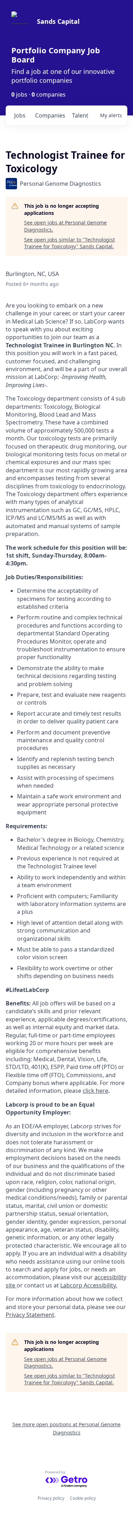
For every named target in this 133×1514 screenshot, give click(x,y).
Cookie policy (83, 1498)
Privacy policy (51, 1498)
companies (50, 115)
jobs (20, 115)
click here (95, 1091)
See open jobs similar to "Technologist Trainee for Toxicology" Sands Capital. (69, 243)
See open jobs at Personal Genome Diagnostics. (65, 226)
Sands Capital (58, 21)
